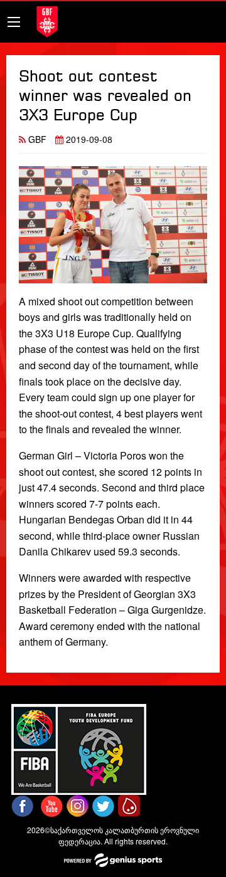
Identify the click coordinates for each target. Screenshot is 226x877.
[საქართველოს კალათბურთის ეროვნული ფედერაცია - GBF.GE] (47, 20)
